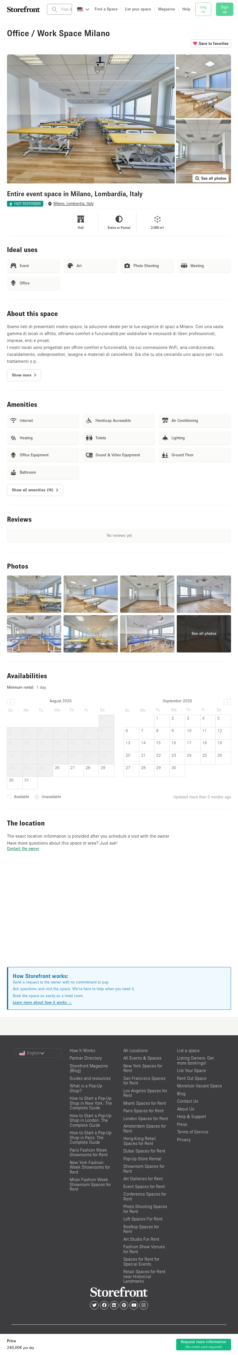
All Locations (135, 1050)
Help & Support (191, 1116)
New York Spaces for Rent (142, 1068)
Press (182, 1124)
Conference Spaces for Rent (144, 1196)
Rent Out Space (192, 1078)
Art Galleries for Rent (143, 1178)
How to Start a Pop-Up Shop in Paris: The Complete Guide (90, 1137)
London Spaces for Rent (145, 1118)
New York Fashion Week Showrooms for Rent (90, 1167)
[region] (119, 916)
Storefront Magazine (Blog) (89, 1068)
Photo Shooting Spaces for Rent (145, 1209)
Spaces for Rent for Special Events (141, 1261)
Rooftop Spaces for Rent (141, 1229)
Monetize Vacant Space (199, 1085)
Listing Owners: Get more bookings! (195, 1060)
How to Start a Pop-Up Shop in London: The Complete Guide (90, 1120)
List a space (188, 1050)
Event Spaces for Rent (144, 1186)
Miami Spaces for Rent (144, 1103)
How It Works (82, 1050)
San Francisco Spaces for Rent (144, 1081)
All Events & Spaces (142, 1058)
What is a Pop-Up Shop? (86, 1088)
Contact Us (187, 1101)
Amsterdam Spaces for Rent (144, 1128)
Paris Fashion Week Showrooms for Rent (89, 1152)
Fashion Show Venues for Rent (144, 1249)
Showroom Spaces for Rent (144, 1169)
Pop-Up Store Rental (142, 1158)
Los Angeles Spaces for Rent (145, 1093)
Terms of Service (192, 1131)
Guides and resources (90, 1078)
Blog (181, 1093)
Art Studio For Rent (141, 1239)
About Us (185, 1108)
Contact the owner (23, 848)
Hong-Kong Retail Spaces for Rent (139, 1141)
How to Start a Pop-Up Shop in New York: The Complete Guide (91, 1103)
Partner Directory (86, 1058)
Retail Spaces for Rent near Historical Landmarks (144, 1276)
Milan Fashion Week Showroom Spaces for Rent (90, 1184)
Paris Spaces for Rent (143, 1110)
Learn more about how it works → (42, 1002)
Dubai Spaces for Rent (144, 1150)
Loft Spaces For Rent (143, 1218)
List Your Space (191, 1070)
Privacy (184, 1139)
